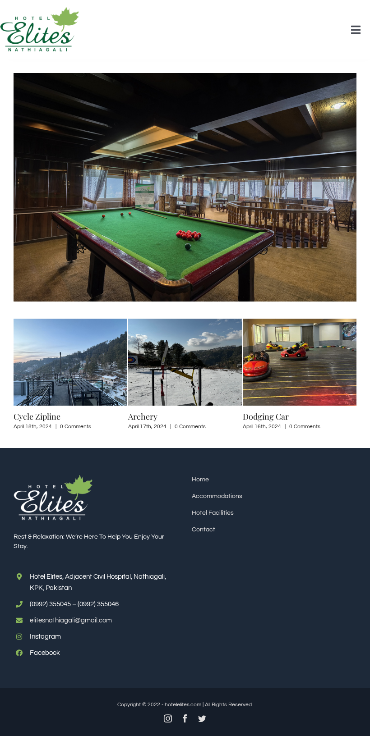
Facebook (45, 652)
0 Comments (127, 427)
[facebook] (185, 718)
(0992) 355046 (98, 604)
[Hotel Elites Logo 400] (39, 10)
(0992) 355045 (50, 604)
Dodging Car (203, 416)
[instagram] (168, 718)
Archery (80, 416)
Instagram (45, 636)
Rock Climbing (321, 416)
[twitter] (202, 718)
